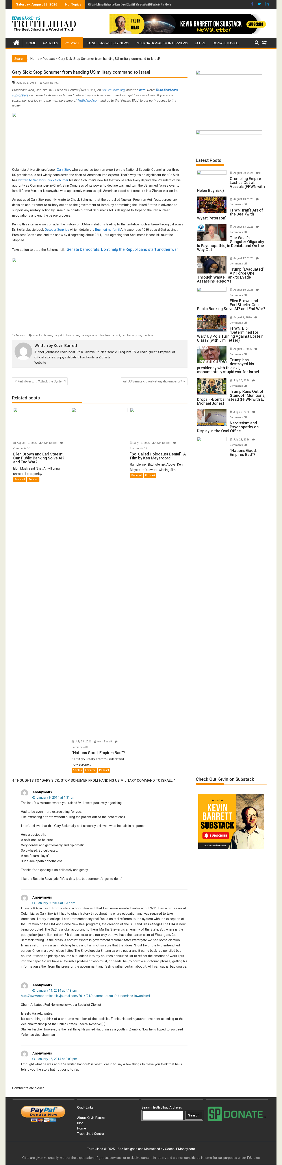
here (142, 90)
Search (193, 1115)
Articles (50, 43)
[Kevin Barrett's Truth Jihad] (16, 42)
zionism (148, 335)
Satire (200, 43)
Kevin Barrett (51, 82)
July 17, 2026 (142, 442)
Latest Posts (208, 160)
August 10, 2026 (27, 442)
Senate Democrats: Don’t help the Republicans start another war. (122, 249)
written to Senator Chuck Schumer (43, 180)
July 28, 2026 (83, 741)
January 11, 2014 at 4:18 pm (56, 991)
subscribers (20, 95)
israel (75, 335)
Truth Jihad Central (90, 1134)
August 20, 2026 (243, 172)
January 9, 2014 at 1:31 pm (55, 798)
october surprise (131, 335)
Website (40, 363)
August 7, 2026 (242, 317)
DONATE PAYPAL (226, 43)
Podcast (72, 43)
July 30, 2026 (241, 380)
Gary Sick (63, 170)
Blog (80, 1123)
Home (31, 43)
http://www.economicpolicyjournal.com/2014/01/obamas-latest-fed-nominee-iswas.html (85, 996)
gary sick (59, 335)
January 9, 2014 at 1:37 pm (55, 903)
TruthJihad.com (167, 90)
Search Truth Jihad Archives (161, 1107)
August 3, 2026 (242, 348)
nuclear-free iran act (107, 335)
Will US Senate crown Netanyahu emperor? (152, 381)
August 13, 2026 (243, 199)
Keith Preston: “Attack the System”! (42, 381)
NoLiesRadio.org (113, 90)
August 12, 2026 (243, 258)
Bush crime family (108, 230)
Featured (20, 479)
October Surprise (57, 230)
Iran (68, 335)
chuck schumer (42, 335)
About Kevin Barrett (91, 1118)
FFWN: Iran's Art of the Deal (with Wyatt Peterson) (123, 4)
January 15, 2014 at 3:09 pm (56, 1059)
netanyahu (87, 335)
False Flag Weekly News (108, 43)
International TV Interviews (161, 43)
